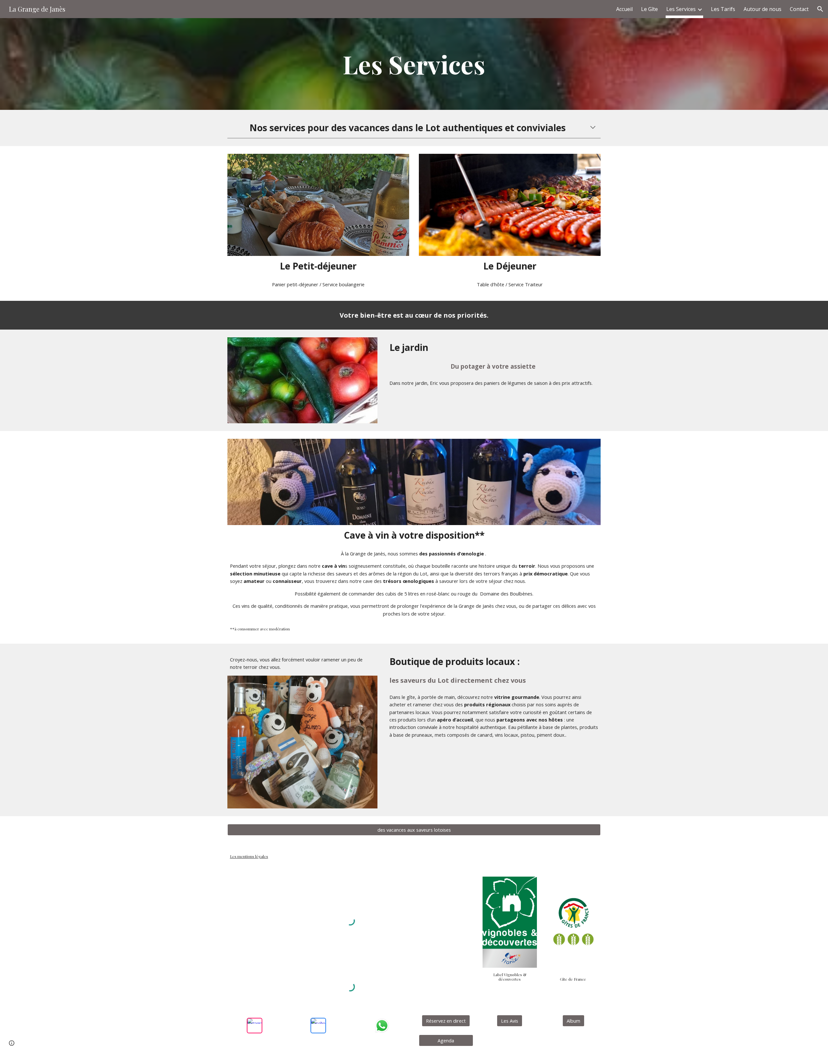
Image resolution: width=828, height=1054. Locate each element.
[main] (414, 64)
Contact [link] (799, 9)
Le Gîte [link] (649, 9)
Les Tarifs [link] (723, 9)
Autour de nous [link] (762, 9)
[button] (820, 9)
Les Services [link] (681, 9)
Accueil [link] (624, 9)
